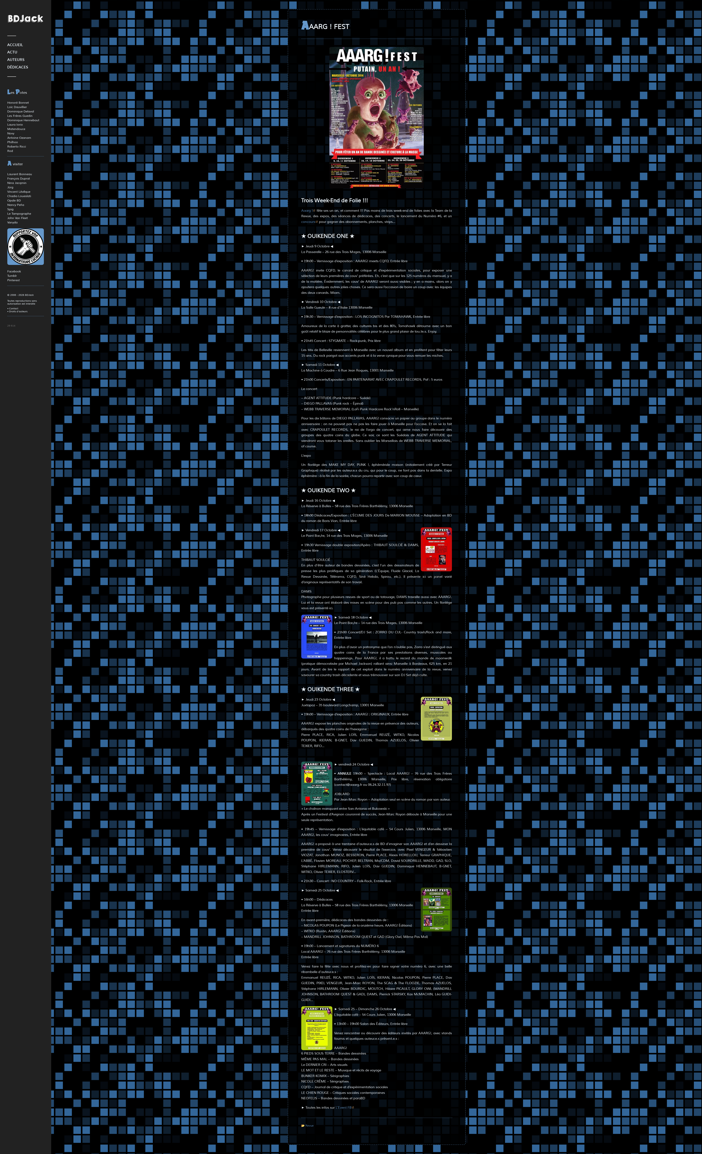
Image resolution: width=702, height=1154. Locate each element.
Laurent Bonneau (19, 174)
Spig (10, 209)
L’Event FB (344, 1108)
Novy (10, 133)
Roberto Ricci (16, 146)
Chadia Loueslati (19, 196)
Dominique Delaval (20, 111)
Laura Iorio (15, 125)
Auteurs (16, 60)
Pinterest (13, 280)
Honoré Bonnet (18, 103)
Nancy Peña (15, 205)
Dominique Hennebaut (23, 120)
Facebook (14, 271)
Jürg (10, 187)
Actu (12, 52)
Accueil (15, 45)
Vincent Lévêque (18, 192)
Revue (309, 1125)
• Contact (12, 308)
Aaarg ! (307, 211)
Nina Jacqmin (17, 183)
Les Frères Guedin (20, 116)
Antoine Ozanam (19, 138)
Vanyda (12, 222)
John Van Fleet (17, 218)
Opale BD (14, 200)
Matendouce (16, 129)
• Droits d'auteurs (17, 311)
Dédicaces (17, 67)
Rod (10, 151)
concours (308, 222)
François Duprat (18, 178)
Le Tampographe (19, 214)
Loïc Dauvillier (17, 107)
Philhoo (12, 142)
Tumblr (12, 276)
